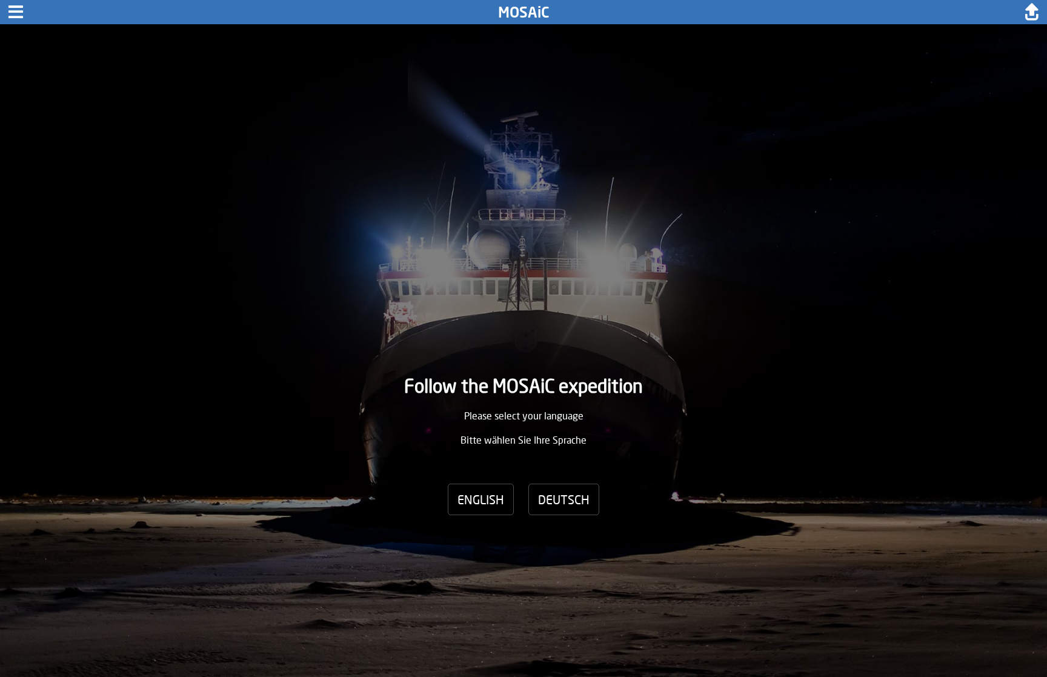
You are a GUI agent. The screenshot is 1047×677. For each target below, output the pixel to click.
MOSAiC (524, 12)
